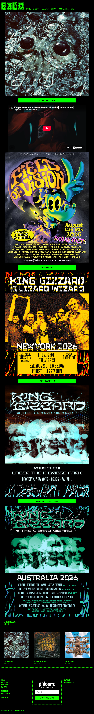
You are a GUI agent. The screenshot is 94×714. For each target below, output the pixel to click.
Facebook (5, 682)
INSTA (3, 680)
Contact (4, 697)
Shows (36, 8)
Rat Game (67, 680)
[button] (75, 9)
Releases (45, 8)
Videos (53, 8)
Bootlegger (64, 8)
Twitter (4, 687)
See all (6, 624)
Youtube (4, 684)
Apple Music (6, 693)
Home (28, 8)
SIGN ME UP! (47, 698)
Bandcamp (5, 691)
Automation (69, 682)
